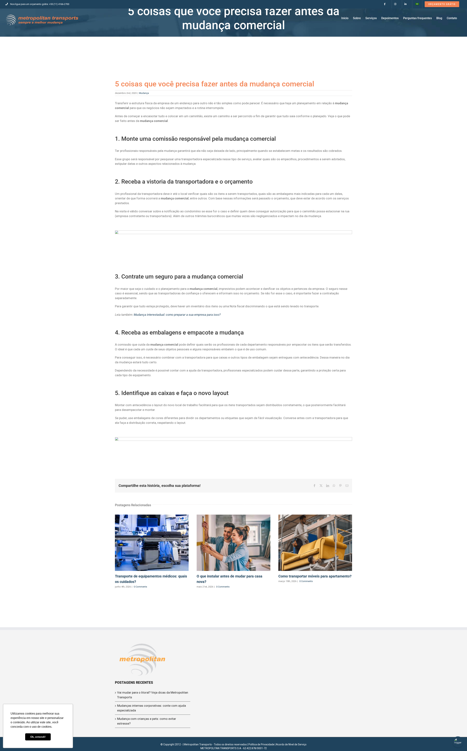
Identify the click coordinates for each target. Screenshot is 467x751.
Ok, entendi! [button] (38, 736)
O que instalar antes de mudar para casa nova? (233, 542)
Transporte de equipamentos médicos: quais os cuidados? (151, 542)
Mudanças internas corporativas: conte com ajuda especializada (151, 708)
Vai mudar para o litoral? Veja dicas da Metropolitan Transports (152, 695)
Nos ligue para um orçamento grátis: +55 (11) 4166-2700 (39, 4)
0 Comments (140, 586)
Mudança (144, 93)
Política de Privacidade (261, 744)
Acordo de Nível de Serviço (291, 744)
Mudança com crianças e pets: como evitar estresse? (146, 721)
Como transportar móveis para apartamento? (315, 542)
